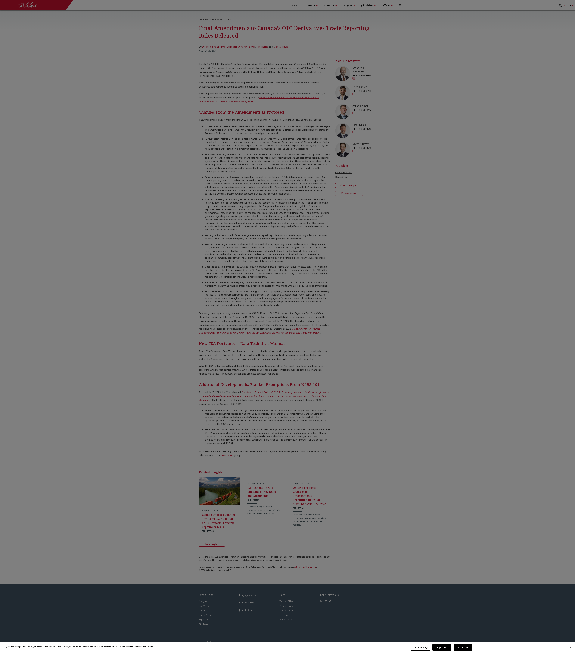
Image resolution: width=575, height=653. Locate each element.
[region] (287, 647)
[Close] (570, 647)
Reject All (441, 647)
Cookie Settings (420, 647)
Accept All (463, 647)
